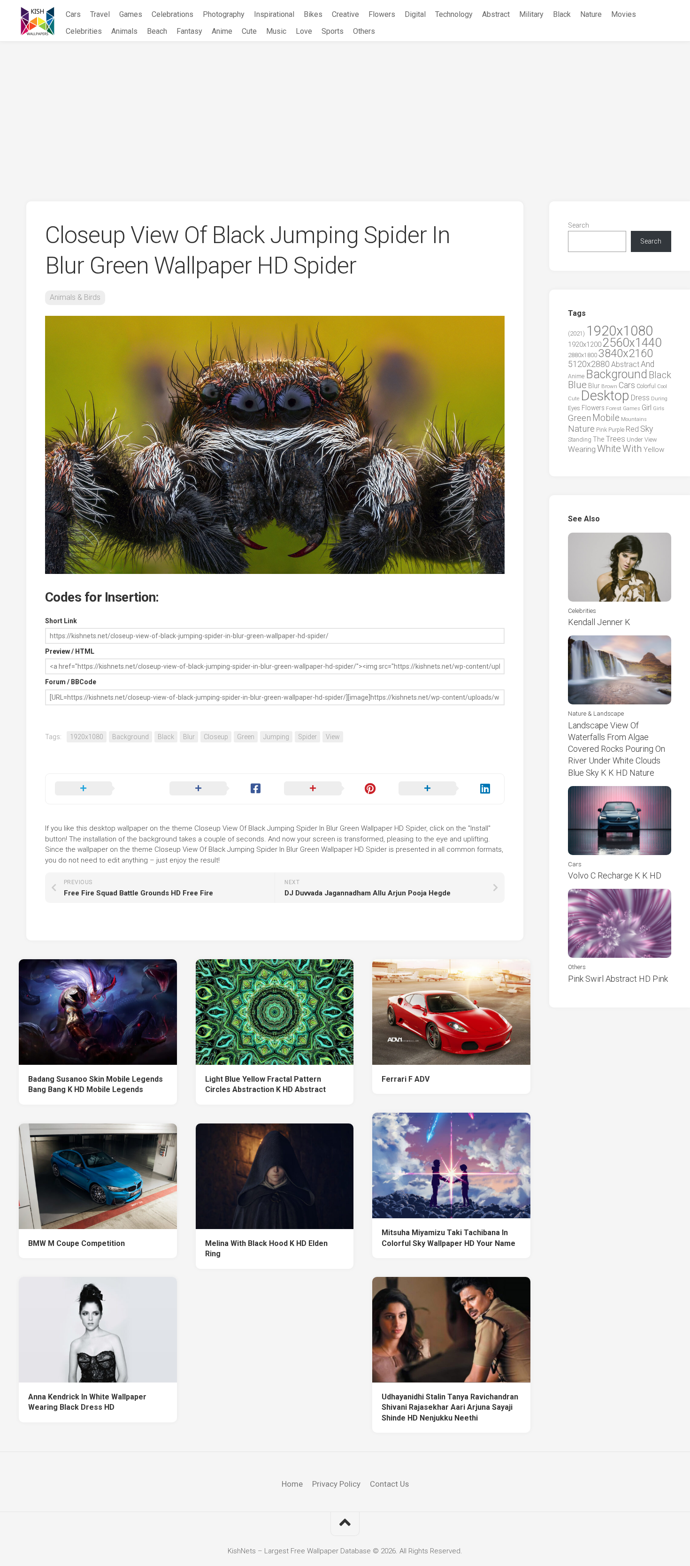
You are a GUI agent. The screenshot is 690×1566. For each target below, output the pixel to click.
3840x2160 (625, 353)
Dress (640, 397)
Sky (646, 429)
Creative (345, 14)
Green (245, 737)
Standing (579, 439)
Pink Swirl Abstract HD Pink (618, 979)
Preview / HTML (69, 651)
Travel (100, 14)
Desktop (605, 396)
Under (635, 439)
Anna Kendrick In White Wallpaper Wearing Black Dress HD (87, 1402)
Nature (591, 14)
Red (632, 429)
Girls (658, 408)
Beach (157, 31)
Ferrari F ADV (405, 1079)
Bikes (313, 14)
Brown (609, 386)
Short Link (61, 621)
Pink (601, 429)
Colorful (646, 386)
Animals (124, 31)
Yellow (654, 449)
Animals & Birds (75, 297)
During (659, 398)
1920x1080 (86, 737)
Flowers (381, 14)
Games (130, 14)
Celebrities (84, 31)
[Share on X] (103, 789)
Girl (647, 407)
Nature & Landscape (596, 713)
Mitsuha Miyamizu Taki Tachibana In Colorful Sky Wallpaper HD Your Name (448, 1238)
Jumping (276, 737)
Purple (616, 430)
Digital (415, 14)
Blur (189, 737)
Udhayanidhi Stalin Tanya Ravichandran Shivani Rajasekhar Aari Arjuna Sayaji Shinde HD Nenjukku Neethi (450, 1407)
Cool (662, 386)
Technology (454, 14)
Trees (615, 438)
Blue (577, 384)
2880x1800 (582, 355)
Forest (613, 408)
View (333, 737)
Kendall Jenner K (599, 622)
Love (304, 31)
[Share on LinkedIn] (446, 789)
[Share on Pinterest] (332, 789)
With (632, 448)
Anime (222, 31)
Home (292, 1484)
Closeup (216, 737)
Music (276, 31)
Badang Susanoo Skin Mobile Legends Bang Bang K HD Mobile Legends (95, 1084)
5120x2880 (589, 364)
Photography (224, 14)
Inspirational (274, 14)
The (598, 439)
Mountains (634, 419)
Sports (333, 31)
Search (578, 225)
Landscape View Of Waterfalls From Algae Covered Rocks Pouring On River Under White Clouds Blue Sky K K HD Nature (616, 749)
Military (531, 14)
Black (562, 14)
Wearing (582, 449)
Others (364, 31)
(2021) (576, 333)
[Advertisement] (345, 112)
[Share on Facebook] (217, 789)
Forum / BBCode (70, 682)
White (609, 448)
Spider (307, 737)
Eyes (574, 408)
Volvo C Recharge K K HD (614, 875)
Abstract (496, 14)
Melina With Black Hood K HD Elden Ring (266, 1249)
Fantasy (189, 31)
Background (130, 737)
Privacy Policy (336, 1484)
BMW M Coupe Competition (76, 1243)
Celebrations (172, 14)
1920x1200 (584, 344)
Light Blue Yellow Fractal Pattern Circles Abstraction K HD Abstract (265, 1084)
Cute (249, 31)
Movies (623, 14)
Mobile (606, 418)
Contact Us (389, 1484)
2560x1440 (632, 343)
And (647, 364)
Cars (73, 14)
